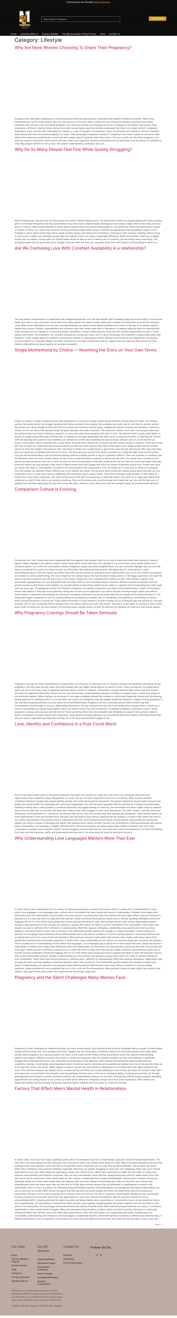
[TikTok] (101, 1255)
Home (14, 34)
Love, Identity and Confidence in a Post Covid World (65, 723)
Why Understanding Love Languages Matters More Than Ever (75, 838)
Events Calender (50, 34)
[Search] (117, 19)
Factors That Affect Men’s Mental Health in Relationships (70, 1088)
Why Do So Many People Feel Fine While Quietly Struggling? (73, 149)
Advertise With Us (29, 34)
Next (158, 1224)
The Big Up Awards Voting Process (79, 34)
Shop (102, 34)
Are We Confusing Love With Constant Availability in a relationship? (80, 248)
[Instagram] (97, 1255)
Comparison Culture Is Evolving (45, 489)
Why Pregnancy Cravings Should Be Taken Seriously (66, 612)
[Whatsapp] (107, 1255)
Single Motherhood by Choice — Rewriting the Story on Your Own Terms (86, 349)
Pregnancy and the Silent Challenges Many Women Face (70, 977)
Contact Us (114, 34)
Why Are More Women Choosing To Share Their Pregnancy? (73, 47)
